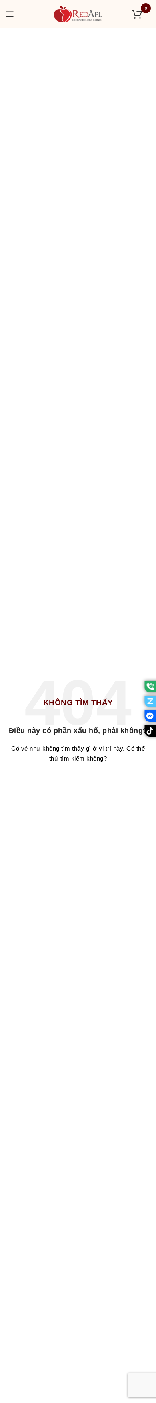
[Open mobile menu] (10, 14)
